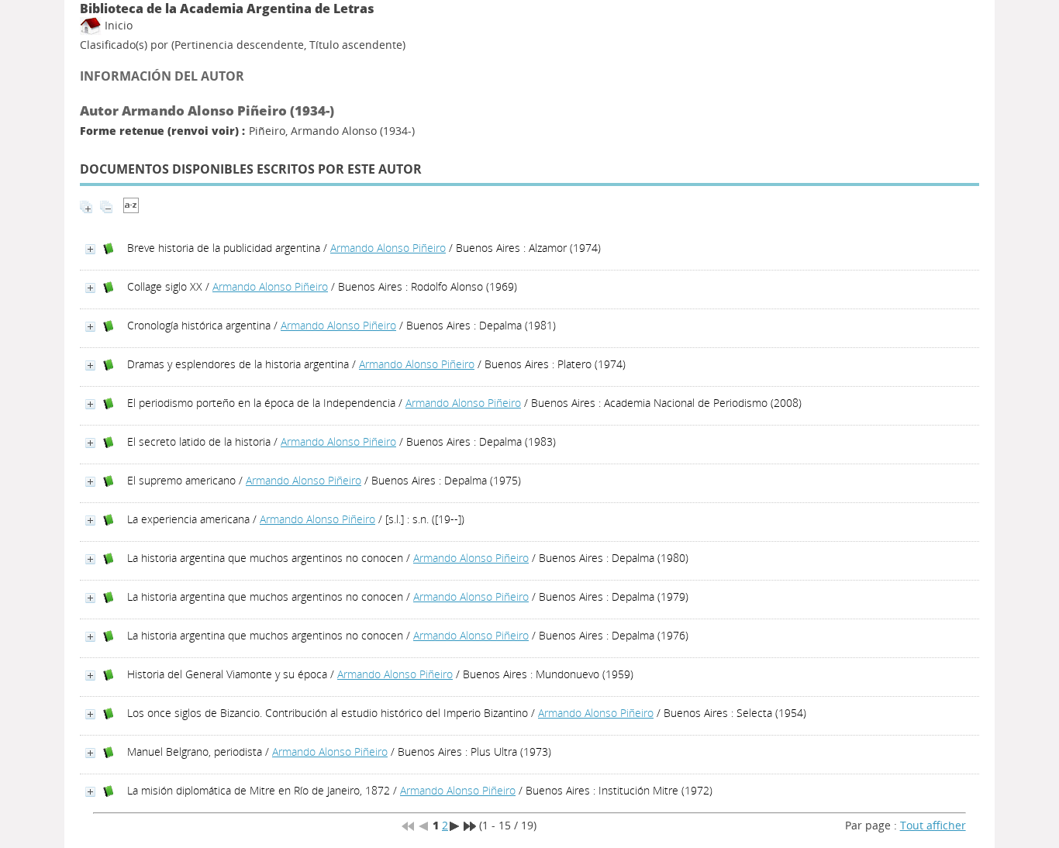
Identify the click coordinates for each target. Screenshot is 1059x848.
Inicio (117, 25)
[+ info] (90, 249)
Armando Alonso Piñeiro (388, 247)
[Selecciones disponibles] (131, 209)
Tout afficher (933, 825)
